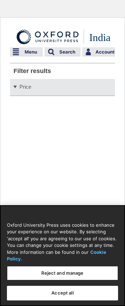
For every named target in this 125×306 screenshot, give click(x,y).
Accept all (62, 293)
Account (105, 52)
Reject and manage (62, 273)
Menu (31, 52)
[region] (62, 255)
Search (67, 52)
